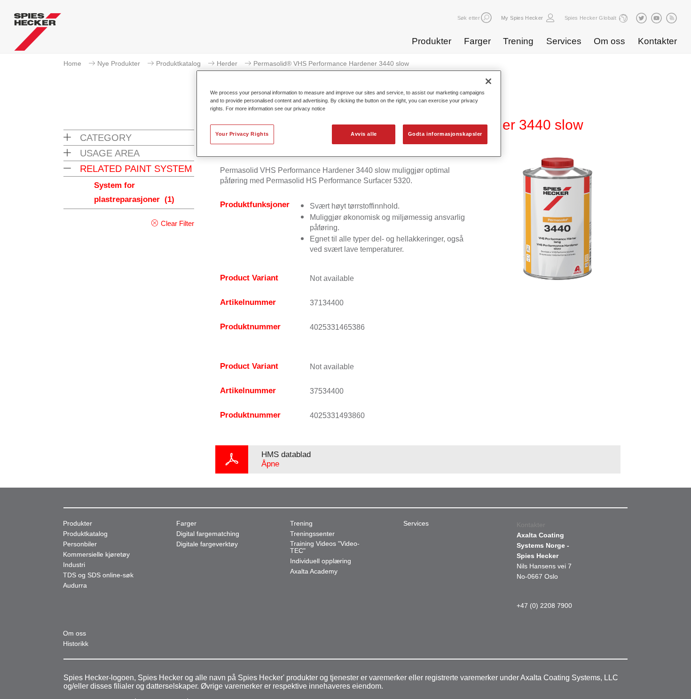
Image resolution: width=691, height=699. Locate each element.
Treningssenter (312, 533)
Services (563, 41)
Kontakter (657, 41)
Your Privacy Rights (242, 134)
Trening (518, 41)
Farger (477, 41)
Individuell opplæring (320, 561)
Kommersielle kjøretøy (96, 554)
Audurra (75, 585)
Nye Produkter (118, 63)
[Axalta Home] (37, 34)
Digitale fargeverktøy (207, 544)
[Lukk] (488, 81)
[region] (349, 113)
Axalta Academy (314, 571)
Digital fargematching (207, 533)
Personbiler (80, 544)
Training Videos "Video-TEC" (325, 547)
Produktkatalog (178, 63)
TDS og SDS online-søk (98, 575)
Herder (227, 63)
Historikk (75, 643)
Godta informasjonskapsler (445, 134)
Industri (74, 564)
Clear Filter (177, 223)
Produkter (431, 41)
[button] (486, 17)
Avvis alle (364, 134)
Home (72, 63)
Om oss (609, 41)
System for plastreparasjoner (134, 192)
